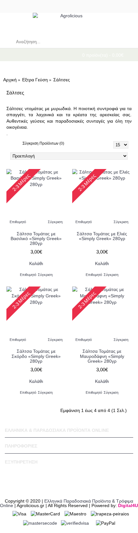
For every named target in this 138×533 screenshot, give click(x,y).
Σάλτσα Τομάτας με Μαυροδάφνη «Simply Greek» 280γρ (102, 356)
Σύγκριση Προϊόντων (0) (43, 143)
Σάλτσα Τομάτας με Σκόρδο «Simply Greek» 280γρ (36, 356)
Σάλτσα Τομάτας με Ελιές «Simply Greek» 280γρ (102, 236)
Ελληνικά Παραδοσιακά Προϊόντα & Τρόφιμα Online (66, 503)
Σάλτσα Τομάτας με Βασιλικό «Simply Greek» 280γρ (36, 238)
